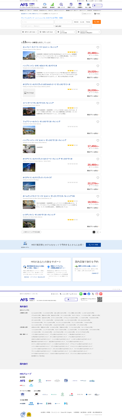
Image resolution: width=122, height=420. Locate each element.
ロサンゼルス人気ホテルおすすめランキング (63, 348)
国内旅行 (24, 364)
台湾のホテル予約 (36, 327)
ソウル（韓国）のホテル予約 (74, 313)
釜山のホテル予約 (55, 315)
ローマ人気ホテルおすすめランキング (40, 353)
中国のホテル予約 (64, 327)
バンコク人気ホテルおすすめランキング (61, 339)
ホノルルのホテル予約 (36, 313)
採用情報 (76, 412)
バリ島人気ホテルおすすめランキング (76, 334)
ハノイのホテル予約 (83, 317)
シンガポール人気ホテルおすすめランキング (81, 339)
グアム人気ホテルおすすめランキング (58, 334)
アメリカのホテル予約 (83, 329)
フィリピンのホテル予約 (74, 327)
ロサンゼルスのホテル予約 (84, 320)
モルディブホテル (76, 315)
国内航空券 (89, 10)
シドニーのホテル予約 (71, 325)
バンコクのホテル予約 (48, 313)
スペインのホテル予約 (70, 332)
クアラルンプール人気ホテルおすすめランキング (81, 344)
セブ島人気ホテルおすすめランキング (40, 336)
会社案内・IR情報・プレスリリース (50, 412)
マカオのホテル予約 (93, 317)
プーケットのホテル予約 (47, 320)
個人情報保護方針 (97, 412)
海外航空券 (35, 10)
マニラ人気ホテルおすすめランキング (74, 341)
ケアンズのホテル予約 (82, 325)
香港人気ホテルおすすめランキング (39, 341)
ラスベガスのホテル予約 (37, 322)
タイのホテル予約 (54, 327)
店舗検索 (94, 273)
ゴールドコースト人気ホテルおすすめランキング (81, 346)
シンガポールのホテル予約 (88, 313)
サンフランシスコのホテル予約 (63, 322)
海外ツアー (30, 10)
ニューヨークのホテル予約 (71, 320)
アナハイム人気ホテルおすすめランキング (41, 351)
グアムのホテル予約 (36, 315)
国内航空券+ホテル (97, 10)
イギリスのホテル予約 (94, 329)
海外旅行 (24, 306)
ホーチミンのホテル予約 (56, 317)
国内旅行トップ (69, 10)
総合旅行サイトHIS (26, 13)
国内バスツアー (83, 10)
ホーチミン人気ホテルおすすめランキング (41, 344)
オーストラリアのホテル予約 (82, 332)
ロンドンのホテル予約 (36, 325)
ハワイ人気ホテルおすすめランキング (40, 334)
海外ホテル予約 (24, 310)
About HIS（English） (67, 412)
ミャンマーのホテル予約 (48, 329)
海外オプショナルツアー (59, 10)
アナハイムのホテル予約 (49, 322)
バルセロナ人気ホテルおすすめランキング (59, 353)
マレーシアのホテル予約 (86, 327)
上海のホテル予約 (96, 315)
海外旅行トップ (23, 10)
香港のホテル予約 (46, 315)
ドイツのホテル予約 (36, 332)
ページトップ (115, 289)
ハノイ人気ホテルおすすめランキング (60, 344)
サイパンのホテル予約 (66, 315)
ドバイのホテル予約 (85, 315)
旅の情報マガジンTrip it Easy (38, 356)
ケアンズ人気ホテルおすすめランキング (60, 346)
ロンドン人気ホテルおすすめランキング (78, 351)
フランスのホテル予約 (47, 332)
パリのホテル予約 (88, 322)
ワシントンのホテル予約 (77, 322)
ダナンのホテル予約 (36, 320)
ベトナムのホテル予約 (36, 329)
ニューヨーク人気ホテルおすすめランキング (41, 348)
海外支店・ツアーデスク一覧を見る (33, 277)
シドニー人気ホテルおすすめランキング (40, 346)
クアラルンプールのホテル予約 (71, 317)
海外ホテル (50, 10)
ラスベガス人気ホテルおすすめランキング (83, 348)
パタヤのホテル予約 (58, 320)
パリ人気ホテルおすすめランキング (60, 351)
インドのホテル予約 (72, 329)
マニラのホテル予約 (36, 317)
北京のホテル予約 (46, 317)
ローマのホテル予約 (47, 325)
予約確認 (98, 13)
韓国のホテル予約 (45, 327)
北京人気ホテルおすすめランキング (57, 341)
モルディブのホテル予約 (60, 329)
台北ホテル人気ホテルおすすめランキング (41, 339)
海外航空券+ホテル (43, 10)
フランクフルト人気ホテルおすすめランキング (80, 353)
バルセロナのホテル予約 (58, 325)
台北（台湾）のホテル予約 (60, 313)
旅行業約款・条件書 (86, 412)
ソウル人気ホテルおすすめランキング (76, 336)
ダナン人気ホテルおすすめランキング (58, 336)
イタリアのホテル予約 (58, 332)
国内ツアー (76, 10)
